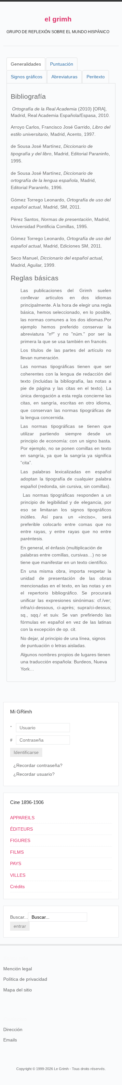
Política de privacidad (25, 979)
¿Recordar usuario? (34, 774)
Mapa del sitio (17, 989)
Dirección (12, 1029)
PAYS (15, 863)
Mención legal (17, 968)
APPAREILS (22, 817)
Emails (10, 1039)
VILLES (17, 875)
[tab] (26, 63)
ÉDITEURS (21, 829)
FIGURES (20, 840)
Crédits (17, 886)
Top (115, 944)
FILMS (17, 852)
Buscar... (19, 917)
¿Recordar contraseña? (37, 765)
